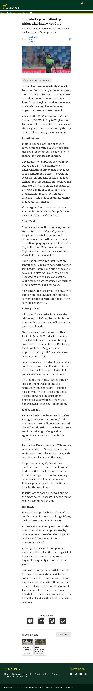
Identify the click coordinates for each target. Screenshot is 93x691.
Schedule (27, 674)
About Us (10, 676)
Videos (26, 13)
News (3, 13)
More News (63, 634)
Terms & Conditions (46, 687)
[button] (37, 80)
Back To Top (69, 687)
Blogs (18, 13)
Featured (11, 13)
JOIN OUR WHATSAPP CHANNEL (38, 81)
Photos (33, 13)
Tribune (14, 687)
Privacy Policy (59, 687)
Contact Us (22, 676)
